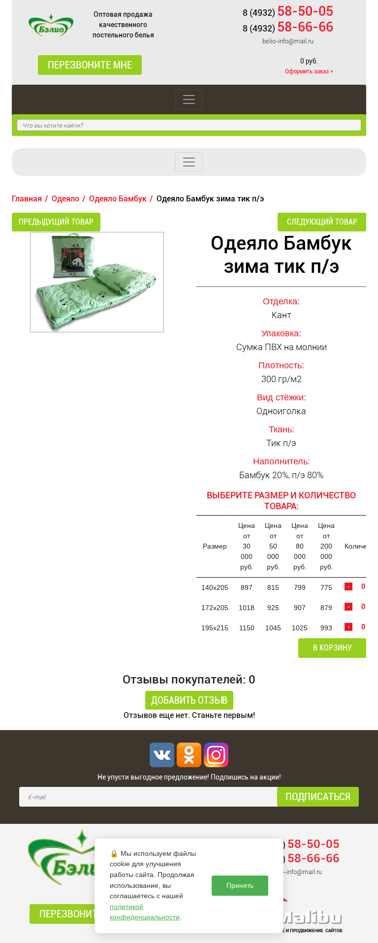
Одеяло (65, 198)
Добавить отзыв (189, 700)
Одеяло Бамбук (118, 198)
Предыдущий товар (56, 222)
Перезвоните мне (90, 65)
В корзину (332, 647)
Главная (27, 198)
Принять (239, 885)
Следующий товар (322, 222)
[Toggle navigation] (189, 99)
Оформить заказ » (309, 71)
